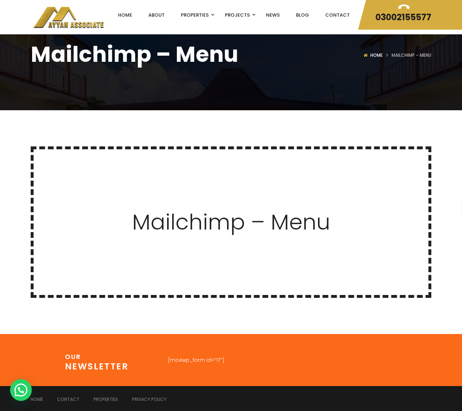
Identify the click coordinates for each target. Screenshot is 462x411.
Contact (68, 399)
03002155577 (403, 17)
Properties (105, 399)
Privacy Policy (149, 399)
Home (376, 55)
